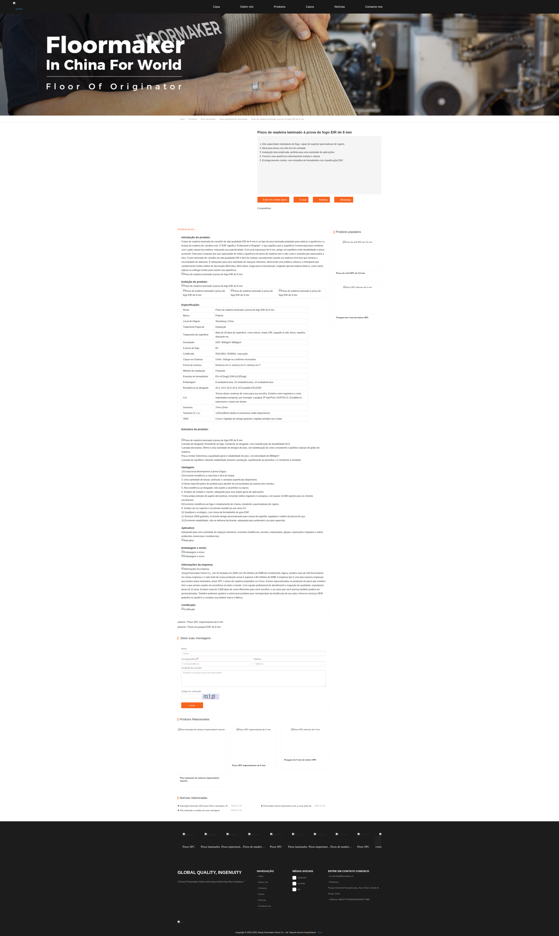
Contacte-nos (374, 6)
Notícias (339, 6)
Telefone (323, 200)
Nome (184, 648)
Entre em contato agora (275, 199)
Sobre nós (246, 6)
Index (319, 932)
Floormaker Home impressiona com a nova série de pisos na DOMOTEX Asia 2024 (288, 806)
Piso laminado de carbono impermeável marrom (200, 779)
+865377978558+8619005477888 (353, 899)
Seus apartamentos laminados (233, 119)
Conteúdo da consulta (191, 668)
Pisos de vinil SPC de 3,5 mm (350, 273)
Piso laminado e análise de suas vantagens (200, 810)
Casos (310, 6)
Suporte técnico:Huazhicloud (302, 932)
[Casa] (18, 7)
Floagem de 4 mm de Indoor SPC (300, 760)
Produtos (279, 6)
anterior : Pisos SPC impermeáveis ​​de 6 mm (200, 622)
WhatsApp (345, 200)
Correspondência (189, 659)
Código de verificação (191, 691)
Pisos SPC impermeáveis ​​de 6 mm (248, 765)
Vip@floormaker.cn (344, 876)
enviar (192, 705)
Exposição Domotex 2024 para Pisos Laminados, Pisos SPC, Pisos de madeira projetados (205, 806)
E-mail (303, 200)
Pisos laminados (208, 119)
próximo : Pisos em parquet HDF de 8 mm (199, 627)
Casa (216, 6)
